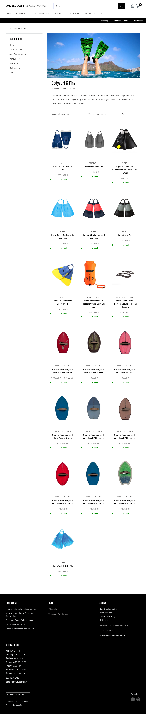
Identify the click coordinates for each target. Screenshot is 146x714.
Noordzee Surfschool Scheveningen (21, 609)
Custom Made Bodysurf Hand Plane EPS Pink (124, 371)
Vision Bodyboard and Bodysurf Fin (62, 302)
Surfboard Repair (121, 21)
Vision (62, 297)
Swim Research (93, 297)
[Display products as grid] (130, 114)
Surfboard (20, 13)
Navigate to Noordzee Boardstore (113, 625)
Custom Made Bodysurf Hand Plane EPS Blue (62, 436)
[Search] (121, 6)
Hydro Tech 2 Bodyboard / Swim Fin (62, 237)
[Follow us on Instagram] (138, 699)
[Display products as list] (134, 114)
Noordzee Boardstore (62, 366)
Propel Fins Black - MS (93, 166)
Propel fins (94, 163)
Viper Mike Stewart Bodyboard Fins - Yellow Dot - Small (124, 169)
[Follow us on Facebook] (133, 699)
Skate (73, 13)
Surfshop (105, 21)
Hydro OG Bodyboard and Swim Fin (94, 237)
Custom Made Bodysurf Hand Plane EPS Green (93, 371)
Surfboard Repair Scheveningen (19, 620)
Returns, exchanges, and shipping (20, 628)
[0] (138, 6)
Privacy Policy (54, 609)
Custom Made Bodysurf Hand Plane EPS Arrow (62, 371)
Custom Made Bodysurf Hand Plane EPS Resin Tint (93, 436)
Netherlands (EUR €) (15, 694)
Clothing (87, 13)
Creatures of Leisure (125, 297)
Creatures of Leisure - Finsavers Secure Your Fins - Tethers (125, 303)
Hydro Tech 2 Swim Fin (63, 566)
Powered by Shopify (14, 705)
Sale (102, 13)
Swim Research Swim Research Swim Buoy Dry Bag (94, 303)
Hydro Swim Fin (125, 235)
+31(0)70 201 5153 (106, 630)
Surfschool (138, 21)
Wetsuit (58, 13)
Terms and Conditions (15, 624)
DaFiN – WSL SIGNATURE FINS (63, 168)
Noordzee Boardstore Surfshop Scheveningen (19, 614)
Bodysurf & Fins (19, 28)
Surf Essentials (40, 13)
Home (8, 13)
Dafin (62, 163)
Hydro (62, 231)
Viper (124, 163)
